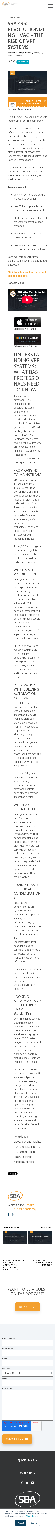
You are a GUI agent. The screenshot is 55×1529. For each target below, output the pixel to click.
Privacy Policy (31, 1516)
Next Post (46, 1228)
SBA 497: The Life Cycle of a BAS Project (42, 1263)
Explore (26, 1473)
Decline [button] (34, 1523)
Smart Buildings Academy (21, 52)
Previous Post (11, 1228)
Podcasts (23, 62)
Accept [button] (21, 1523)
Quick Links (26, 1460)
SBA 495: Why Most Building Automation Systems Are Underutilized (13, 1265)
